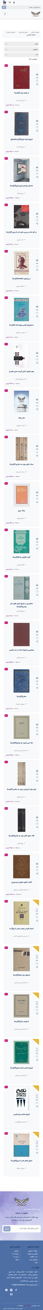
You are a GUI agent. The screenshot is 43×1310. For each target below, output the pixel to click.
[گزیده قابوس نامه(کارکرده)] (21, 562)
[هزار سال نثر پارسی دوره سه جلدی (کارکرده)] (21, 794)
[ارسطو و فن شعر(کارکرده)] (21, 979)
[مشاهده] (37, 78)
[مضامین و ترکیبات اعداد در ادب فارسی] (21, 654)
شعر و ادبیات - (10, 32)
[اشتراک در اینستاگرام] (11, 1290)
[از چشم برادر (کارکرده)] (21, 97)
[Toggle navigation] (5, 13)
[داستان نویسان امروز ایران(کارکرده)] (21, 190)
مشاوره (16, 1251)
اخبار (36, 1262)
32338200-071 (24, 1281)
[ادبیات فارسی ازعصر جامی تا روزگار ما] (21, 933)
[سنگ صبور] (21, 515)
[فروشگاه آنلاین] (36, 14)
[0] (4, 4)
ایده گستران (6, 1308)
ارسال (7, 1228)
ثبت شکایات (33, 1257)
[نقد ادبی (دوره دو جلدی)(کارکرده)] (21, 747)
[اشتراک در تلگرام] (6, 1290)
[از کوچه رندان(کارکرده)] (21, 1026)
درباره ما (16, 1257)
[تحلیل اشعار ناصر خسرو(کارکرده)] (21, 1165)
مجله (17, 1259)
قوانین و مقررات (32, 1254)
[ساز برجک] (21, 422)
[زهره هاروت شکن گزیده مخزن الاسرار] (21, 376)
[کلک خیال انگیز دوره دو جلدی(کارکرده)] (21, 840)
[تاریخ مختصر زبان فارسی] (21, 1119)
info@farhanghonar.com (20, 1285)
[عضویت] (14, 3)
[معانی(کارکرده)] (21, 701)
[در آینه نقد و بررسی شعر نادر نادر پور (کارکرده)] (21, 237)
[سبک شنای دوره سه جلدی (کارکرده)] (21, 469)
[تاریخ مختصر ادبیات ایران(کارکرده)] (21, 1072)
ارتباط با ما (15, 1254)
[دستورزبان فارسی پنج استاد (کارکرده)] (21, 329)
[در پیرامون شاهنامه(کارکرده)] (21, 283)
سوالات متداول (32, 1251)
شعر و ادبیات (23, 32)
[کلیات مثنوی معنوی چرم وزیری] (21, 887)
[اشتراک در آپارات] (11, 1294)
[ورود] (10, 3)
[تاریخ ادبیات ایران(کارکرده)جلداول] (22, 144)
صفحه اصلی (35, 32)
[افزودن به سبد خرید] (37, 74)
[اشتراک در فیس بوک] (16, 1290)
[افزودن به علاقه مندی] (37, 81)
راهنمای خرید (33, 1259)
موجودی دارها (33, 59)
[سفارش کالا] (37, 911)
